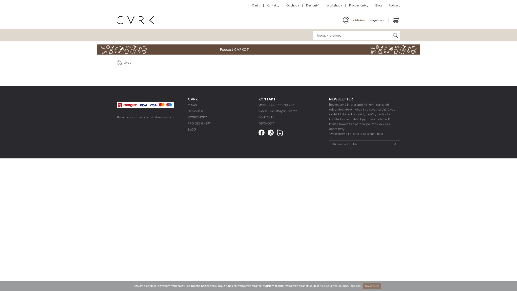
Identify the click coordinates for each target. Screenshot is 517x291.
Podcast (394, 5)
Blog (378, 5)
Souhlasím (372, 286)
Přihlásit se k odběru (345, 144)
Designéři (312, 5)
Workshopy (334, 5)
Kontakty (273, 5)
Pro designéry (358, 5)
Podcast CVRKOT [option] (234, 49)
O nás (256, 5)
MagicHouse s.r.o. (165, 117)
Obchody (292, 5)
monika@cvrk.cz (283, 111)
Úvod (127, 62)
